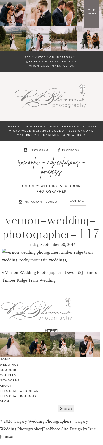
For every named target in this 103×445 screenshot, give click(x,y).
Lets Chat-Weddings (19, 390)
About (6, 385)
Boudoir (8, 369)
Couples (8, 375)
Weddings (9, 364)
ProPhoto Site (55, 429)
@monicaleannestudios (51, 65)
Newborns (10, 380)
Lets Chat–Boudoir (18, 396)
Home (5, 359)
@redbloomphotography (50, 61)
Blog (5, 401)
